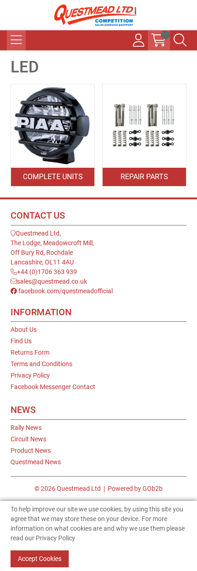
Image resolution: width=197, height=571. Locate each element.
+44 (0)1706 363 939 (47, 271)
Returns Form (30, 352)
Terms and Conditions (41, 364)
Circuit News (28, 439)
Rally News (26, 427)
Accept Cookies (39, 558)
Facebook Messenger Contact (53, 386)
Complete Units (53, 176)
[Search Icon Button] (180, 40)
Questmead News (36, 462)
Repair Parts (144, 176)
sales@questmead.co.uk (52, 281)
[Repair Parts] (144, 126)
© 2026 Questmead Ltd (67, 488)
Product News (31, 450)
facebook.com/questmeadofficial (65, 291)
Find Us (21, 341)
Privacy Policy (30, 375)
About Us (24, 329)
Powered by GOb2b (135, 488)
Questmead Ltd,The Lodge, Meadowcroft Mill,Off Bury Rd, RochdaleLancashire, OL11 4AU (52, 248)
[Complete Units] (52, 126)
